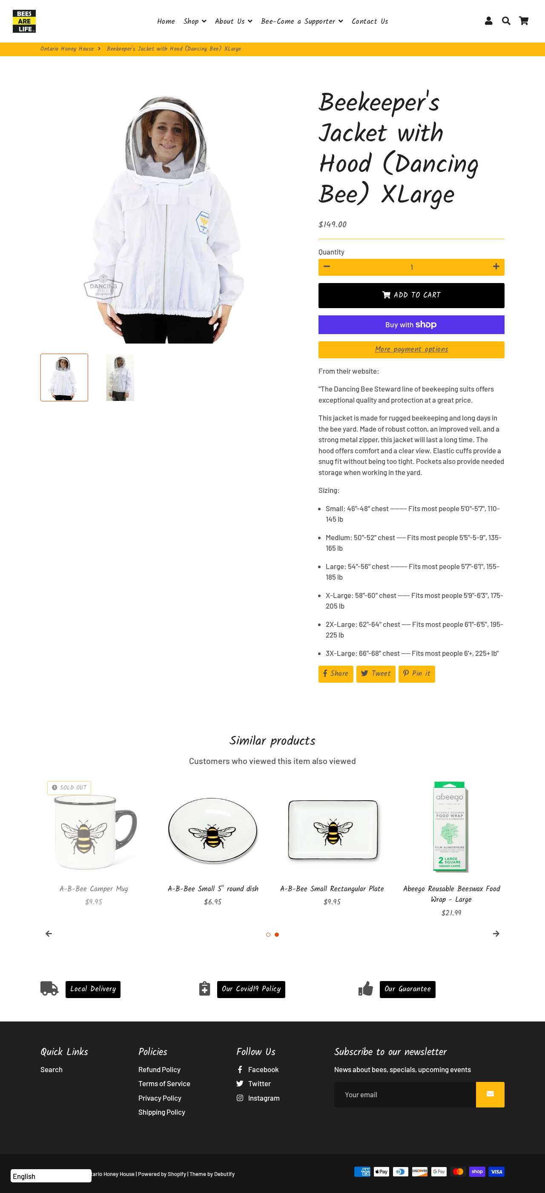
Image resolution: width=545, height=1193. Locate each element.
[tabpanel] (93, 841)
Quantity (331, 251)
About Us (231, 22)
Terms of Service (164, 1083)
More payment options (411, 349)
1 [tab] (268, 935)
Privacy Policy (159, 1097)
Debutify (224, 1173)
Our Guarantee (407, 989)
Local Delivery (93, 989)
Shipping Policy (161, 1111)
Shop (193, 22)
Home (166, 22)
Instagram (263, 1097)
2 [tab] (277, 935)
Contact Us (370, 22)
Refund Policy (159, 1069)
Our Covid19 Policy (251, 989)
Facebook (263, 1069)
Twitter (259, 1083)
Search (51, 1069)
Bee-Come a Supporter (300, 22)
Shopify (177, 1173)
